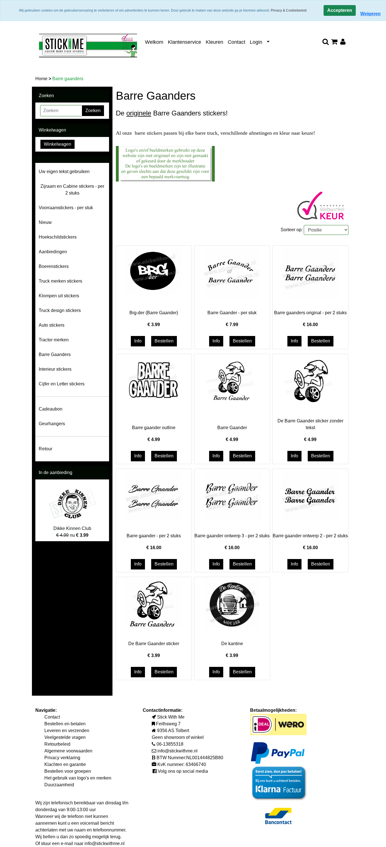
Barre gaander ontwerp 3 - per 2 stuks (232, 535)
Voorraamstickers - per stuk (66, 207)
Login (256, 42)
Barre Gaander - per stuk (232, 312)
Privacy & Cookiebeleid (289, 10)
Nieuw (45, 222)
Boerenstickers (54, 266)
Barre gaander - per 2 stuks (154, 535)
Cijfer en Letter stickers (61, 383)
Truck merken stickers (60, 281)
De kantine (232, 643)
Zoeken (93, 110)
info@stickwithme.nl (104, 843)
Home (42, 78)
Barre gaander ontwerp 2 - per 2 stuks (310, 535)
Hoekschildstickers (58, 237)
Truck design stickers (60, 310)
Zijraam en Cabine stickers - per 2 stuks (72, 189)
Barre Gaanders (55, 354)
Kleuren (214, 42)
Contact (236, 42)
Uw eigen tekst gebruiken (64, 171)
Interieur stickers (55, 369)
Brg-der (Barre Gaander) (153, 312)
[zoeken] (325, 42)
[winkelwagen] (334, 42)
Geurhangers (52, 423)
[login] (343, 42)
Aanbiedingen (53, 251)
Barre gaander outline (153, 427)
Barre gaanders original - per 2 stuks (310, 312)
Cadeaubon (50, 409)
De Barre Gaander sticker (153, 643)
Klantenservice (184, 42)
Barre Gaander (232, 427)
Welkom (154, 42)
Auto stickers (51, 325)
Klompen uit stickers (59, 295)
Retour (45, 448)
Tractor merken (54, 339)
